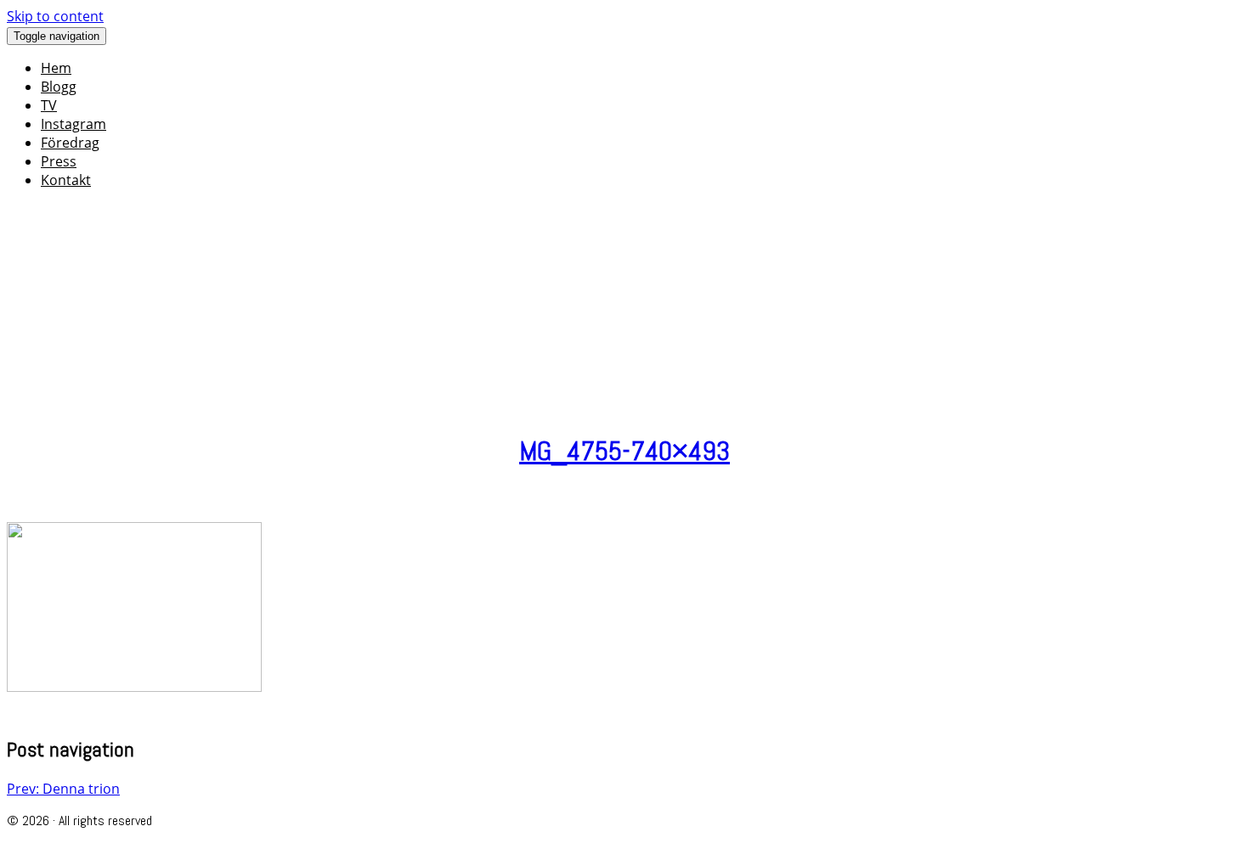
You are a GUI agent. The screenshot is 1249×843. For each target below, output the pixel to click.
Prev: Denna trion (63, 788)
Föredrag (70, 142)
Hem (56, 68)
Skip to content (55, 16)
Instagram (73, 124)
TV (49, 105)
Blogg (58, 86)
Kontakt (66, 180)
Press (58, 161)
